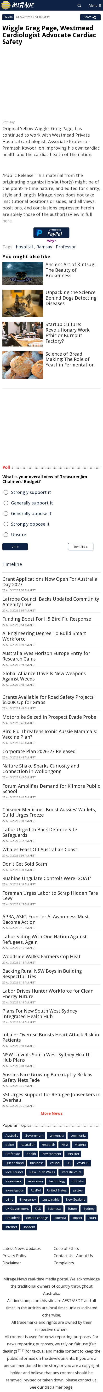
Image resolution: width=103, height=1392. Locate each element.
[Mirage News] (18, 5)
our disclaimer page (55, 1387)
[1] (19, 1350)
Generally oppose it (31, 513)
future (72, 1208)
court (92, 1218)
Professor (66, 247)
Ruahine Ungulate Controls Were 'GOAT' (46, 878)
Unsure (18, 534)
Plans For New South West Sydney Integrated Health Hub (39, 1014)
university (57, 1135)
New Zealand (76, 1199)
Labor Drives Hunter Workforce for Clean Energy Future (47, 994)
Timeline (12, 564)
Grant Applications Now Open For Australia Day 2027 (49, 582)
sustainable (51, 1199)
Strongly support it (31, 492)
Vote (15, 546)
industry (78, 1181)
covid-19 (83, 1163)
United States (57, 1190)
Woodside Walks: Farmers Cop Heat (41, 956)
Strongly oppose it (30, 524)
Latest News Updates (21, 1248)
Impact (77, 1218)
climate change (37, 1218)
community (78, 1135)
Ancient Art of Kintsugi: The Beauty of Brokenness (71, 270)
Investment (14, 1181)
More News (52, 1113)
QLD (38, 1208)
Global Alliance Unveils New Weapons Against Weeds (44, 676)
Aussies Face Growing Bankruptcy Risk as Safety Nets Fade (47, 1077)
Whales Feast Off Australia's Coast (39, 849)
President (13, 1218)
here (7, 221)
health (31, 1154)
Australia (12, 1135)
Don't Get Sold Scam (24, 864)
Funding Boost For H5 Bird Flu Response (46, 619)
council (55, 1163)
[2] (24, 1350)
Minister (73, 1154)
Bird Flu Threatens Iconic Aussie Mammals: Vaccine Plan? (49, 734)
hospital (24, 247)
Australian (28, 1144)
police (10, 1144)
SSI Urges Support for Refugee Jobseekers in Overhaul (51, 1097)
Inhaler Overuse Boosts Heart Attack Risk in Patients (50, 1037)
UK (69, 1163)
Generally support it (32, 503)
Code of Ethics (66, 1248)
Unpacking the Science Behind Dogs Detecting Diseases (71, 298)
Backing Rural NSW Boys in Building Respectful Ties (42, 974)
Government (34, 1135)
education (35, 1181)
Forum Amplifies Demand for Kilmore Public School (51, 789)
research (48, 1144)
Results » (81, 546)
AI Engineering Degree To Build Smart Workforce (44, 636)
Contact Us (63, 1255)
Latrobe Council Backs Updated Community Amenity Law (50, 602)
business (37, 1163)
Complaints (64, 1263)
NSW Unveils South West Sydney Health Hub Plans (46, 1057)
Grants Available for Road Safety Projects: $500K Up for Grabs (48, 700)
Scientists (55, 1208)
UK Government (17, 1208)
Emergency (28, 1199)
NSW (65, 1144)
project (78, 1190)
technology (57, 1181)
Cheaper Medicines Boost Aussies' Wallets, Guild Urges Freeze (49, 812)
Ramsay (44, 247)
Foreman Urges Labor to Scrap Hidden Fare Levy (50, 896)
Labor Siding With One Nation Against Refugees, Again (44, 939)
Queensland (15, 1163)
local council (14, 1172)
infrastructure (72, 1172)
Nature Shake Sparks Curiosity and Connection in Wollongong (40, 769)
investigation (15, 1190)
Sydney (89, 1208)
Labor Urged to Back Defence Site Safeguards (39, 832)
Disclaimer (11, 1263)
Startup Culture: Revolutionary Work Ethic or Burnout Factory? (68, 332)
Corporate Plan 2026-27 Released (39, 751)
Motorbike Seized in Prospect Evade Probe (49, 717)
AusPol (36, 1190)
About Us (84, 1255)
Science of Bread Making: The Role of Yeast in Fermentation (70, 359)
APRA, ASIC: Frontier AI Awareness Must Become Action (45, 919)
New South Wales (42, 1172)
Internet (11, 1227)
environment (51, 1154)
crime (9, 1199)
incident (29, 1227)
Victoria (80, 1144)
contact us (87, 1380)
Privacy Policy (14, 1255)
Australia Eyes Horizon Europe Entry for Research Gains (46, 656)
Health (8, 17)
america (60, 1218)
